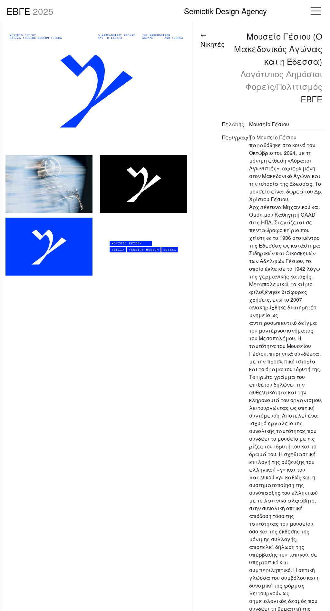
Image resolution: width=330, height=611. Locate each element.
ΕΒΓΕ (29, 11)
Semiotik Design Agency (225, 10)
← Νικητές (212, 39)
